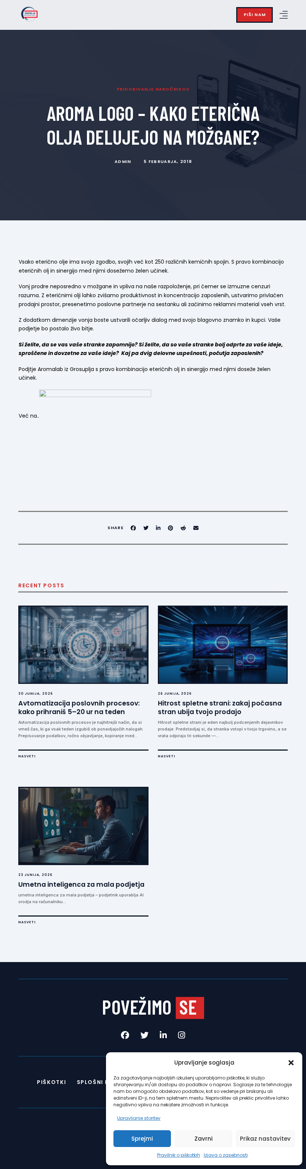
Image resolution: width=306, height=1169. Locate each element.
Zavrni (203, 1139)
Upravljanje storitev (138, 1118)
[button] (291, 1062)
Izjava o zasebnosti (226, 1155)
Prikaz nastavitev (265, 1139)
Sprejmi (142, 1139)
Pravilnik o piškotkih (178, 1155)
